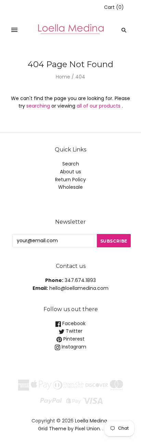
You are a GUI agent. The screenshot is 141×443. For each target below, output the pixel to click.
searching (38, 105)
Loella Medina (91, 420)
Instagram (73, 346)
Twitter (73, 331)
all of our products (98, 105)
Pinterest (73, 338)
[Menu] (14, 30)
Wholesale (70, 187)
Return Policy (70, 179)
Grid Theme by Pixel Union (69, 428)
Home (63, 76)
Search (70, 163)
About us (70, 171)
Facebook (73, 323)
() (114, 7)
